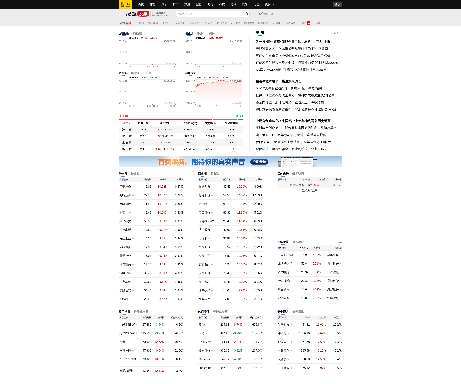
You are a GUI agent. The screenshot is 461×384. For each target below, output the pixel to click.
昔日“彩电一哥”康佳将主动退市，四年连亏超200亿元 (293, 142)
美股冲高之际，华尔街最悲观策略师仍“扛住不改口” (292, 48)
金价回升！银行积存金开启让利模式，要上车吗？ (291, 149)
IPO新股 (208, 23)
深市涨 (202, 173)
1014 (171, 149)
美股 (318, 23)
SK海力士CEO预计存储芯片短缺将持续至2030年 (291, 70)
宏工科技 (204, 212)
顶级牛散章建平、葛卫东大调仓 (278, 81)
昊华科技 (125, 221)
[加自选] (133, 186)
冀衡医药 (204, 264)
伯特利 (123, 299)
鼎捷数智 (204, 186)
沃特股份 (204, 273)
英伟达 (203, 324)
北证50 (211, 33)
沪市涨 (123, 173)
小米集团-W (127, 324)
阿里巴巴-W (127, 333)
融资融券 (263, 23)
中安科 (123, 212)
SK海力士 (205, 341)
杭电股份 (125, 273)
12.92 (210, 142)
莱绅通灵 (125, 247)
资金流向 (194, 23)
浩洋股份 (204, 229)
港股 (304, 23)
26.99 (231, 136)
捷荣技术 (204, 290)
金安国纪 (283, 341)
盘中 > (127, 123)
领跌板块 (298, 241)
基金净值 (290, 23)
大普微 (282, 359)
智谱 (122, 341)
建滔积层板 (126, 370)
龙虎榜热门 (285, 263)
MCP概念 (284, 280)
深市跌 (214, 173)
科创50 (200, 33)
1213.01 (210, 136)
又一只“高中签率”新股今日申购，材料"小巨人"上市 (293, 41)
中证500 (135, 73)
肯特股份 (204, 195)
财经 (233, 4)
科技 (222, 4)
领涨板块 (283, 241)
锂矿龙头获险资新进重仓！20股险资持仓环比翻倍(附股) (296, 109)
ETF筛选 (139, 23)
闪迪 (201, 333)
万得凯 (203, 238)
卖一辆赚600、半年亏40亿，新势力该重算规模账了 (293, 135)
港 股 (127, 149)
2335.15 (210, 149)
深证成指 (138, 33)
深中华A (204, 281)
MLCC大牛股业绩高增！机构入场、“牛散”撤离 (289, 88)
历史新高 (283, 289)
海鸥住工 (204, 255)
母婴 (256, 4)
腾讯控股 (125, 350)
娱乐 (245, 4)
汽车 (164, 4)
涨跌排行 (167, 23)
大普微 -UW (206, 221)
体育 (153, 4)
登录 (337, 4)
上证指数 (124, 33)
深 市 (127, 136)
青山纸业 (125, 238)
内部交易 (249, 23)
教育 (199, 4)
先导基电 (125, 281)
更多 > (334, 32)
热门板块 (153, 23)
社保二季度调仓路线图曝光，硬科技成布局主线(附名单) (296, 95)
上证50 (147, 73)
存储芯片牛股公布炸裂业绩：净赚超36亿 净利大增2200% (297, 63)
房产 (176, 4)
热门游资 (222, 23)
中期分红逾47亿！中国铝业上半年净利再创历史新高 (293, 121)
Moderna (204, 359)
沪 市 (127, 129)
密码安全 (283, 298)
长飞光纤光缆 (128, 359)
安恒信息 (333, 298)
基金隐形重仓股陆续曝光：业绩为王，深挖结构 (290, 102)
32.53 (231, 142)
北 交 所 (126, 142)
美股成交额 (220, 311)
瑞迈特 (203, 203)
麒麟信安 (125, 290)
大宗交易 (235, 23)
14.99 (231, 129)
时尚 (210, 4)
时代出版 (125, 229)
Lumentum (205, 367)
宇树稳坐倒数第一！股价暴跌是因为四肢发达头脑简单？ (296, 128)
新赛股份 (125, 186)
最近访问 (298, 173)
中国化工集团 (286, 254)
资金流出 (298, 311)
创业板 (189, 33)
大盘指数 (181, 23)
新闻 (141, 4)
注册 (336, 185)
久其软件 (204, 299)
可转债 (277, 23)
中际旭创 (283, 350)
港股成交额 (141, 311)
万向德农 (125, 203)
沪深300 (123, 73)
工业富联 (283, 367)
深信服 (334, 272)
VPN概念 (284, 272)
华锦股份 (204, 247)
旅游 (187, 4)
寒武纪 (282, 333)
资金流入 (283, 311)
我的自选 (283, 173)
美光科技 (204, 350)
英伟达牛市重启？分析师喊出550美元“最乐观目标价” (293, 55)
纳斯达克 (190, 73)
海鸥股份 (125, 195)
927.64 (211, 129)
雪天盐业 (125, 255)
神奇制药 (125, 264)
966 (157, 149)
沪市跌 (135, 173)
